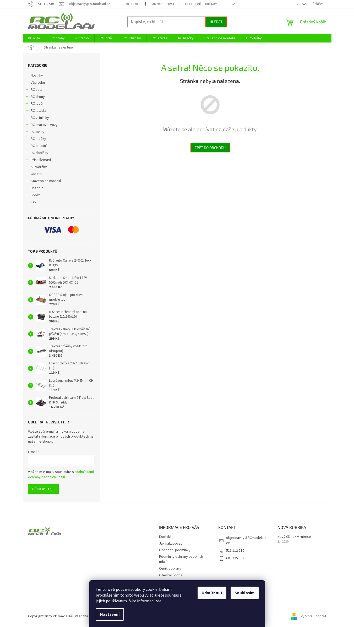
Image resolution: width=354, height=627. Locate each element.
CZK (298, 4)
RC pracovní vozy (44, 124)
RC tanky (37, 132)
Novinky (37, 75)
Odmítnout (211, 593)
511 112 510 (235, 550)
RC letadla (38, 110)
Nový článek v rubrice (294, 536)
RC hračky (38, 138)
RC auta (36, 89)
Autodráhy (39, 167)
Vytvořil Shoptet (313, 616)
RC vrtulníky (40, 117)
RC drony (38, 96)
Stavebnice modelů (46, 181)
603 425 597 (235, 558)
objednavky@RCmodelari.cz (246, 540)
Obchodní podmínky (201, 4)
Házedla (37, 188)
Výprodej (38, 82)
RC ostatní (39, 145)
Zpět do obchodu (210, 147)
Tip (33, 202)
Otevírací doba (170, 575)
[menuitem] (34, 38)
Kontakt (133, 4)
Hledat (216, 21)
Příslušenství (41, 160)
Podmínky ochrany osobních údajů (181, 559)
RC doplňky (39, 153)
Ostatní (36, 174)
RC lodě (37, 103)
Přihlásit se (43, 489)
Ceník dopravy (170, 568)
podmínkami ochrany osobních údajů (61, 474)
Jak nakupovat (163, 4)
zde (158, 601)
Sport (35, 195)
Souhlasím (245, 593)
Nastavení (109, 614)
